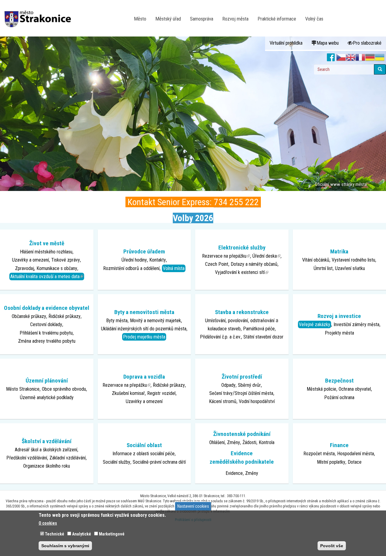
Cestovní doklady (46, 324)
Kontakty (157, 260)
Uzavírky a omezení (30, 260)
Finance (339, 445)
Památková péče (259, 329)
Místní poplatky (331, 462)
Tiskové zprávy (65, 260)
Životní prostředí (242, 376)
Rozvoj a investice (339, 316)
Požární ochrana (339, 397)
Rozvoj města (235, 19)
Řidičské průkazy (65, 316)
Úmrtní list (323, 268)
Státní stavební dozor (263, 337)
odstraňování (262, 320)
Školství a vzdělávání (46, 441)
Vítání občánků (315, 260)
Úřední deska (266, 256)
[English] (351, 57)
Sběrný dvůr (249, 385)
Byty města (117, 320)
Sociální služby (116, 462)
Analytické (81, 534)
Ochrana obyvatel (355, 389)
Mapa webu (328, 43)
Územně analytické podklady (47, 397)
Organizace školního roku (46, 466)
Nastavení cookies (193, 506)
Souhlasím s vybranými (65, 545)
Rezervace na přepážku (226, 256)
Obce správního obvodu (64, 389)
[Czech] (341, 57)
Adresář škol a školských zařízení (46, 450)
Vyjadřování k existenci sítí (241, 272)
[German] (370, 57)
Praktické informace (277, 19)
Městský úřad (168, 19)
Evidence (234, 473)
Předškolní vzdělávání (26, 458)
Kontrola (266, 442)
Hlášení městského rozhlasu (46, 252)
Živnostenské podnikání (242, 434)
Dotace (355, 462)
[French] (360, 57)
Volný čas (314, 19)
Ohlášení (217, 442)
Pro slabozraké (367, 43)
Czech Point (216, 264)
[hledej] (380, 69)
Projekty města (339, 333)
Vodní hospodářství (257, 401)
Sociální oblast (144, 445)
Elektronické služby (241, 247)
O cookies (48, 523)
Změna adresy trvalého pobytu (46, 341)
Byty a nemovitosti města (144, 312)
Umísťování (215, 320)
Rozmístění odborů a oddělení (131, 268)
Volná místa (174, 268)
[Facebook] (331, 57)
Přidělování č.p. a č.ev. (220, 337)
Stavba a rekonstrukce (242, 312)
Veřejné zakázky (314, 324)
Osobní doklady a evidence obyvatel (46, 307)
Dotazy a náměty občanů (254, 264)
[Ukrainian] (379, 57)
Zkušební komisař (128, 393)
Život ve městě (46, 243)
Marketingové (112, 534)
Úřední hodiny (134, 260)
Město (140, 19)
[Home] (40, 14)
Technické (54, 534)
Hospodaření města (355, 453)
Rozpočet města (319, 453)
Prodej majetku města (144, 337)
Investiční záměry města (356, 324)
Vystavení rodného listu (353, 260)
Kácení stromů (222, 401)
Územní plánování (47, 380)
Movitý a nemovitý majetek (155, 320)
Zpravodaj (24, 268)
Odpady (228, 385)
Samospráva (201, 19)
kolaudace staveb (224, 329)
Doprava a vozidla (144, 376)
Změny (233, 442)
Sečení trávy (221, 393)
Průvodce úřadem (144, 251)
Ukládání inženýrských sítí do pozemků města (143, 329)
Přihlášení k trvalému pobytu (46, 333)
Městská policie (321, 389)
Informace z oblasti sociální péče (143, 453)
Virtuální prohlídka (286, 43)
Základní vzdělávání (67, 458)
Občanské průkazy (29, 316)
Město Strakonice (23, 389)
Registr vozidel (161, 393)
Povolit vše (331, 545)
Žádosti (249, 442)
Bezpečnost (339, 380)
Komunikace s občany (56, 268)
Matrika (339, 251)
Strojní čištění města (254, 393)
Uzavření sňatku (350, 268)
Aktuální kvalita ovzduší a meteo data (47, 276)
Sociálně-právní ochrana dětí (159, 462)
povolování (238, 320)
